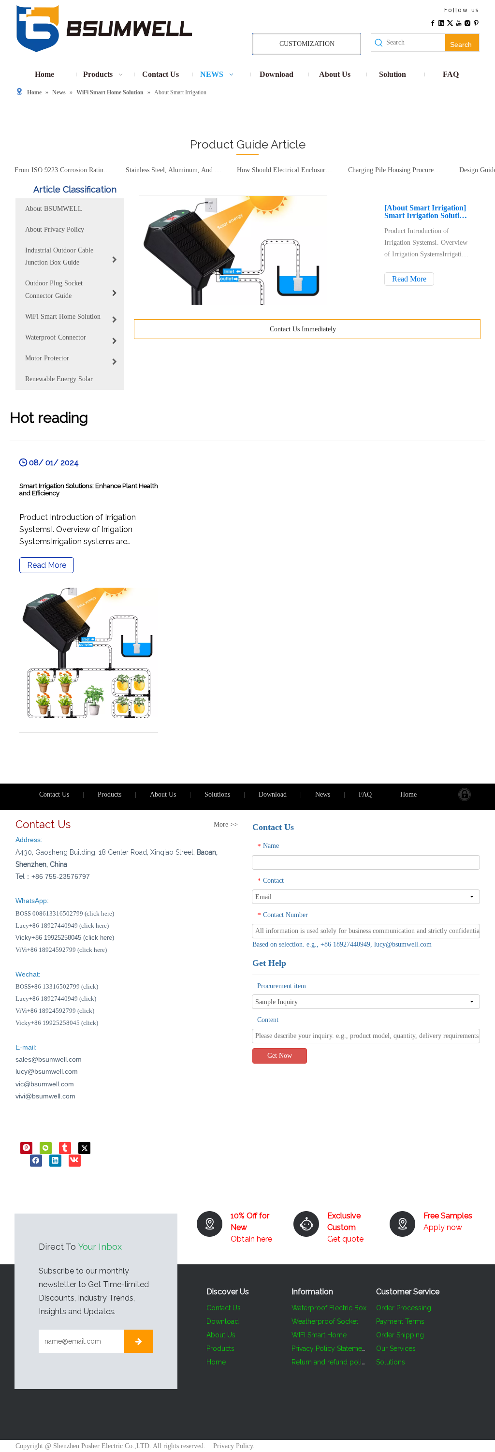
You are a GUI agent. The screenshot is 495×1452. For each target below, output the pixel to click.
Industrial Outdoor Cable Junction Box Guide (59, 256)
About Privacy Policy (54, 229)
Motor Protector (47, 358)
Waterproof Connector (55, 337)
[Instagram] (467, 22)
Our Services (396, 1348)
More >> (226, 824)
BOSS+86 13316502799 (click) (56, 986)
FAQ (365, 794)
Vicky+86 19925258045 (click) (56, 1022)
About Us (163, 794)
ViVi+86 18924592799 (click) (54, 1010)
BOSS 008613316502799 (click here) (64, 913)
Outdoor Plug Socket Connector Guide (54, 289)
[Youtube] (458, 22)
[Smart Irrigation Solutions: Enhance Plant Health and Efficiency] (89, 595)
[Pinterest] (476, 22)
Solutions (217, 794)
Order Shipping (400, 1335)
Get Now (279, 1055)
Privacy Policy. (234, 1446)
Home (408, 794)
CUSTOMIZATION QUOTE (307, 47)
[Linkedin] (441, 22)
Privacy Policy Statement (329, 1348)
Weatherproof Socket (324, 1321)
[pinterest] (26, 1147)
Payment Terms (400, 1321)
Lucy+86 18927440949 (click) (55, 998)
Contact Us (54, 794)
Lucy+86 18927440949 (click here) (62, 925)
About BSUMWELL (53, 208)
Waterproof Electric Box (328, 1308)
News (322, 794)
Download (273, 794)
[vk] (75, 1160)
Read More (409, 279)
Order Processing (403, 1308)
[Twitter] (450, 22)
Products (109, 794)
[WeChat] (46, 1147)
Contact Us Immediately (304, 329)
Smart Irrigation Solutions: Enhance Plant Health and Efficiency (426, 216)
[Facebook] (432, 22)
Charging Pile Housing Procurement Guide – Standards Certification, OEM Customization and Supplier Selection (390, 170)
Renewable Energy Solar (59, 379)
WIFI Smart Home (319, 1335)
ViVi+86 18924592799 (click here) (61, 949)
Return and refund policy (330, 1362)
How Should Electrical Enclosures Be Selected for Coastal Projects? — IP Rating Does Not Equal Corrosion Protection (279, 170)
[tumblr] (65, 1147)
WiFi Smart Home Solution (63, 316)
